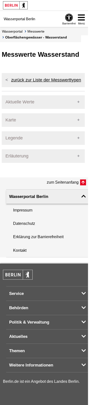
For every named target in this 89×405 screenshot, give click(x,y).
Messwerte (35, 31)
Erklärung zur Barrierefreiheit (38, 237)
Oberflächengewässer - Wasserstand (36, 37)
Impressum (22, 210)
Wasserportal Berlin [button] (28, 196)
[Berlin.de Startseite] (15, 5)
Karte (10, 119)
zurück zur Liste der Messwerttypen (46, 79)
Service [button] (16, 293)
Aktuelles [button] (18, 336)
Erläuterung (16, 156)
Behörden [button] (18, 308)
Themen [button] (17, 350)
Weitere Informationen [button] (31, 365)
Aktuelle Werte (19, 101)
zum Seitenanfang (63, 182)
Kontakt (19, 250)
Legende (14, 137)
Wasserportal (12, 31)
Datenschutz (24, 223)
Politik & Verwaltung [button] (29, 322)
